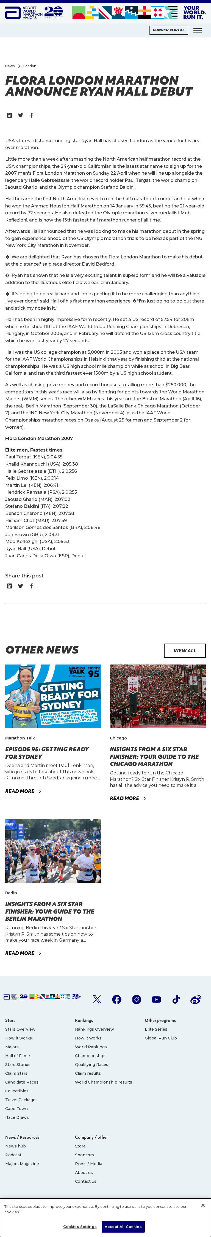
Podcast (13, 1154)
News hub (15, 1146)
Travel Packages (21, 1099)
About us (84, 1172)
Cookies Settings (80, 1226)
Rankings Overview (94, 1029)
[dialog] (105, 1217)
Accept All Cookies (123, 1226)
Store (80, 1146)
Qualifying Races (91, 1064)
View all (184, 650)
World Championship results (103, 1082)
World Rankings (91, 1046)
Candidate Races (21, 1082)
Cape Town (16, 1108)
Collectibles (17, 1091)
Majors (12, 1046)
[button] (197, 30)
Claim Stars (16, 1073)
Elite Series (156, 1029)
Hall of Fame (17, 1055)
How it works (18, 1038)
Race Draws (17, 1117)
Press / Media (88, 1163)
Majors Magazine (22, 1163)
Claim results (88, 1073)
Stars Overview (20, 1029)
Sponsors (84, 1154)
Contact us (85, 1181)
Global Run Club (161, 1038)
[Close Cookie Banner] (203, 1205)
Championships (91, 1055)
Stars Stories (17, 1064)
